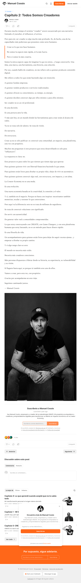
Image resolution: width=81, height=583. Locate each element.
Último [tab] (17, 490)
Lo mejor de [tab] (9, 490)
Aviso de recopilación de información (33, 538)
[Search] (47, 4)
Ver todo (9, 539)
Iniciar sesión (72, 4)
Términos (45, 569)
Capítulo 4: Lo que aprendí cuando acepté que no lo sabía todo (30, 497)
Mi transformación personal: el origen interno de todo (23, 501)
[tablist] (14, 466)
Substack (30, 579)
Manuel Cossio (14, 19)
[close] (59, 506)
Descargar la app (50, 574)
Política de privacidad (53, 538)
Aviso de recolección (56, 569)
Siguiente (68, 451)
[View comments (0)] (13, 26)
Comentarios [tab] (10, 466)
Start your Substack (33, 574)
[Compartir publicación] (51, 4)
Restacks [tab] (19, 466)
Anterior (12, 451)
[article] (40, 501)
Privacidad (37, 569)
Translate (9, 11)
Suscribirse (59, 4)
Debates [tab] (24, 490)
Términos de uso (40, 536)
